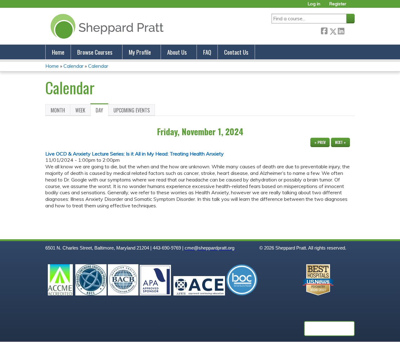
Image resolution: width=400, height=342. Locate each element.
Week (80, 110)
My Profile (140, 52)
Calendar (73, 66)
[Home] (105, 26)
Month (58, 110)
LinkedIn (341, 30)
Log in (314, 4)
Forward (349, 30)
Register (337, 4)
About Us (177, 52)
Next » (340, 142)
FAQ (207, 52)
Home (58, 52)
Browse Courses (94, 52)
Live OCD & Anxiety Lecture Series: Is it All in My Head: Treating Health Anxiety (134, 154)
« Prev (320, 142)
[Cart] (353, 6)
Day (102, 111)
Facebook (324, 30)
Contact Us (236, 52)
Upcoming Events (131, 110)
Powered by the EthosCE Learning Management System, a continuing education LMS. (329, 328)
